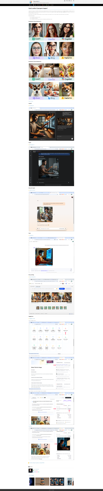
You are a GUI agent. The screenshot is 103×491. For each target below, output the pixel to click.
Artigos (32, 475)
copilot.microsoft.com (32, 190)
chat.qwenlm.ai (31, 235)
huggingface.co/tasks (32, 318)
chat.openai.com (31, 105)
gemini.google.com (31, 144)
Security (36, 1)
